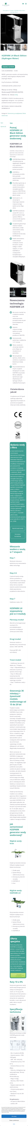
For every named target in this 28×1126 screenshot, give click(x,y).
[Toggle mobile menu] (26, 4)
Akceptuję (14, 1116)
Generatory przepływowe (15, 113)
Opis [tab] (2, 123)
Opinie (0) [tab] (3, 126)
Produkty (11, 10)
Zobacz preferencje (14, 1120)
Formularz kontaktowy (17, 535)
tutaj (16, 95)
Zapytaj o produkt (8, 67)
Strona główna (6, 10)
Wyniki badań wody (17, 528)
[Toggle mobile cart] (23, 4)
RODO (14, 1123)
